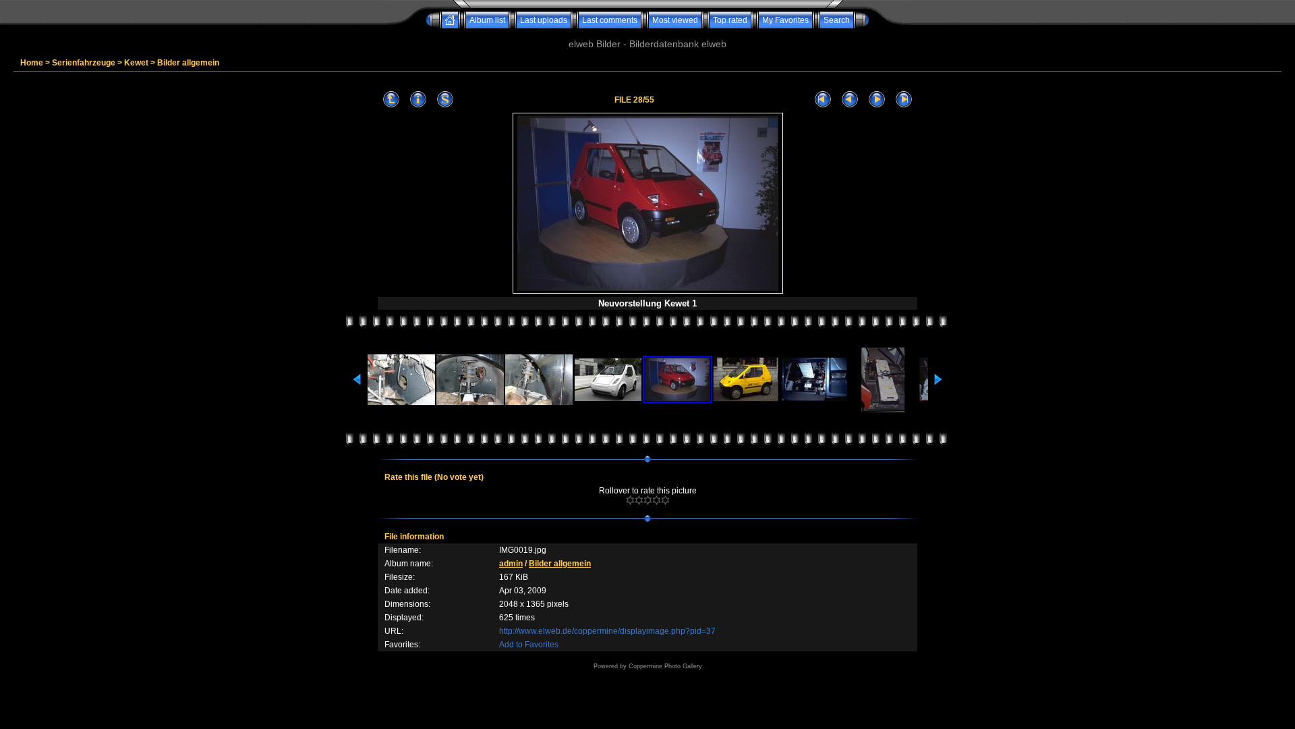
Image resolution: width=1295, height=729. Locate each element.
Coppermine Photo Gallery (665, 666)
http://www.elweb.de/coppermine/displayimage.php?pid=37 (607, 631)
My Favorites (785, 20)
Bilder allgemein (188, 63)
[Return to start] (822, 99)
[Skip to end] (903, 99)
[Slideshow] (445, 99)
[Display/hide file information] (418, 99)
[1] (630, 500)
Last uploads (543, 20)
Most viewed (675, 20)
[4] (656, 500)
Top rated (730, 20)
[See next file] (876, 99)
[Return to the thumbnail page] (391, 99)
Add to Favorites (528, 644)
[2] (639, 500)
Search (837, 20)
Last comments (609, 20)
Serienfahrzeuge (83, 63)
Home (31, 63)
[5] (665, 500)
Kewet (136, 63)
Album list (487, 20)
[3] (647, 500)
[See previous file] (849, 99)
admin (511, 563)
